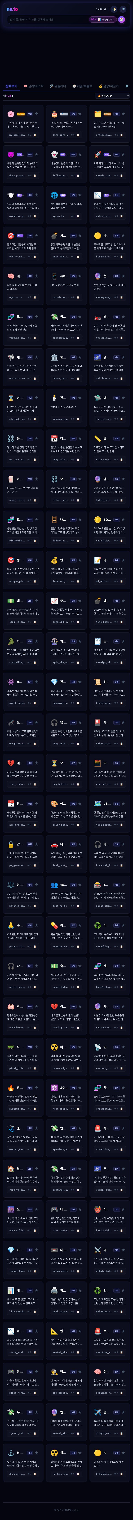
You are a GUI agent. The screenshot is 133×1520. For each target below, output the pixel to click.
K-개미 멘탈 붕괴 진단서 (106, 19)
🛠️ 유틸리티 (58, 86)
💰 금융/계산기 (109, 86)
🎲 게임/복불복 (82, 86)
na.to (12, 9)
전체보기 (11, 86)
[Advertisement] (66, 54)
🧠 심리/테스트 (34, 86)
